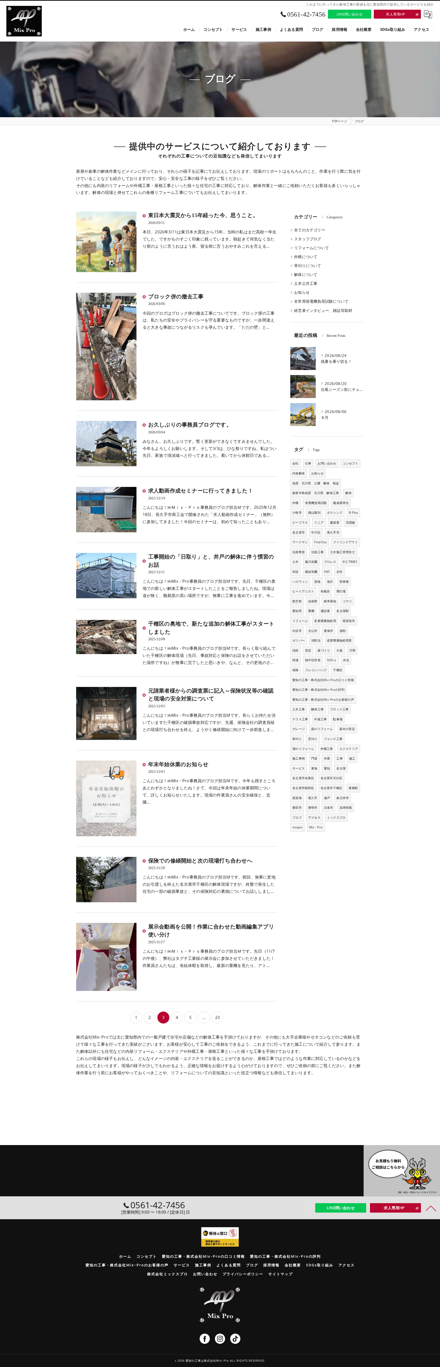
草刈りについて (307, 265)
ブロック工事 (339, 709)
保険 (295, 670)
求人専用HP (395, 14)
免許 (330, 581)
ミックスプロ (336, 817)
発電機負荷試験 (316, 503)
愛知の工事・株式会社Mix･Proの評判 (318, 689)
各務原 (325, 591)
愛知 (327, 768)
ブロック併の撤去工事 (175, 297)
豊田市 (297, 807)
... (203, 1017)
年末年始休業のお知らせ (178, 764)
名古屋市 (298, 532)
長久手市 (333, 532)
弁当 (346, 660)
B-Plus (353, 512)
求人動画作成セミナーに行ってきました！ (200, 491)
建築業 (334, 522)
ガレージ (298, 729)
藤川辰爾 (311, 562)
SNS (327, 571)
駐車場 (337, 719)
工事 (339, 758)
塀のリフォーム (303, 749)
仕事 (308, 463)
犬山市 (313, 631)
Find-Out (320, 542)
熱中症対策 (313, 660)
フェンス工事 (333, 739)
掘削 (343, 631)
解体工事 (317, 709)
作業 (327, 758)
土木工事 (298, 709)
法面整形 (298, 552)
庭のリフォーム (322, 729)
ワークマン (300, 542)
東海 (314, 768)
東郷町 (353, 788)
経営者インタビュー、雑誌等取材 (323, 310)
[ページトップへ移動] (431, 1208)
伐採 (295, 650)
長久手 (313, 798)
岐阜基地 (330, 601)
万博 (352, 650)
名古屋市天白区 (331, 778)
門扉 (314, 758)
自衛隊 (313, 601)
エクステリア (348, 749)
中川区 (316, 532)
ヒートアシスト (303, 591)
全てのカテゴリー (309, 230)
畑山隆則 (314, 512)
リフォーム (300, 621)
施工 (352, 758)
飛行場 (341, 591)
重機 (311, 611)
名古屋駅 (342, 611)
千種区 (337, 670)
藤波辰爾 (311, 571)
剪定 (308, 650)
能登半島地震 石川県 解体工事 (315, 493)
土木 (295, 562)
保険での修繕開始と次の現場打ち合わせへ (200, 861)
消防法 (316, 640)
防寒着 (344, 581)
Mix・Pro (315, 827)
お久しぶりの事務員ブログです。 (190, 425)
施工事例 (298, 758)
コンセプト (350, 463)
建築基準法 (341, 503)
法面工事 (317, 552)
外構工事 (327, 749)
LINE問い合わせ (350, 14)
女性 (339, 571)
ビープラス (300, 522)
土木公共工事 (305, 283)
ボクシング (334, 512)
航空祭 (297, 601)
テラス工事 (300, 719)
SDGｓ (332, 660)
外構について (305, 256)
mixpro (297, 827)
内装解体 (298, 473)
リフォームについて (311, 247)
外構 (295, 503)
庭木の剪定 (347, 729)
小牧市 (297, 512)
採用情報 (346, 807)
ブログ (297, 817)
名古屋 (341, 768)
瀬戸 (327, 798)
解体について (305, 274)
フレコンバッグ (316, 670)
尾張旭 (297, 798)
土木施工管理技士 (342, 552)
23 (217, 1017)
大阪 (339, 650)
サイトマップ (280, 1274)
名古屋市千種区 (331, 788)
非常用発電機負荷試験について (321, 301)
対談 (295, 571)
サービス (298, 768)
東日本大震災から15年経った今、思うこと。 (203, 215)
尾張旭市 (348, 621)
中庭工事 (320, 719)
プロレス (330, 562)
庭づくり (324, 650)
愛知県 (297, 611)
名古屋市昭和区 (303, 788)
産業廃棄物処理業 (339, 640)
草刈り (297, 739)
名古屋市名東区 (303, 778)
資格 (317, 581)
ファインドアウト (345, 542)
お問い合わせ (327, 463)
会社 (295, 463)
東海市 (328, 631)
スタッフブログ (307, 238)
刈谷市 (297, 631)
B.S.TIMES (350, 562)
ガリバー (298, 640)
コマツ (347, 601)
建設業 (325, 611)
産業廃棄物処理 (325, 621)
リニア (319, 522)
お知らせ (302, 292)
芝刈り (313, 739)
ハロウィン (300, 581)
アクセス (314, 817)
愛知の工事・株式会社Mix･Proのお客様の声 (323, 699)
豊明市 (313, 807)
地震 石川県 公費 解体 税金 (315, 483)
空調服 (350, 522)
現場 (295, 660)
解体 (348, 493)
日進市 (328, 807)
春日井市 (342, 798)
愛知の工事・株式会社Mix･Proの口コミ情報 (323, 680)
